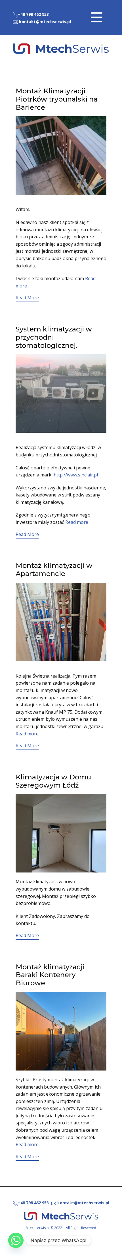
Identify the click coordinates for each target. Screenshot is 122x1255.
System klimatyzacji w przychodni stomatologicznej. (54, 337)
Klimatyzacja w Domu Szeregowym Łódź (53, 781)
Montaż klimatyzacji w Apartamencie (54, 569)
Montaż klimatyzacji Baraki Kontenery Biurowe (50, 975)
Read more (76, 522)
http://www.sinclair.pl (76, 475)
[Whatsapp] (16, 1240)
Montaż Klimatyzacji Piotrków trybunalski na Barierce (57, 99)
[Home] (61, 48)
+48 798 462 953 (33, 14)
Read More (27, 297)
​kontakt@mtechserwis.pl (44, 21)
